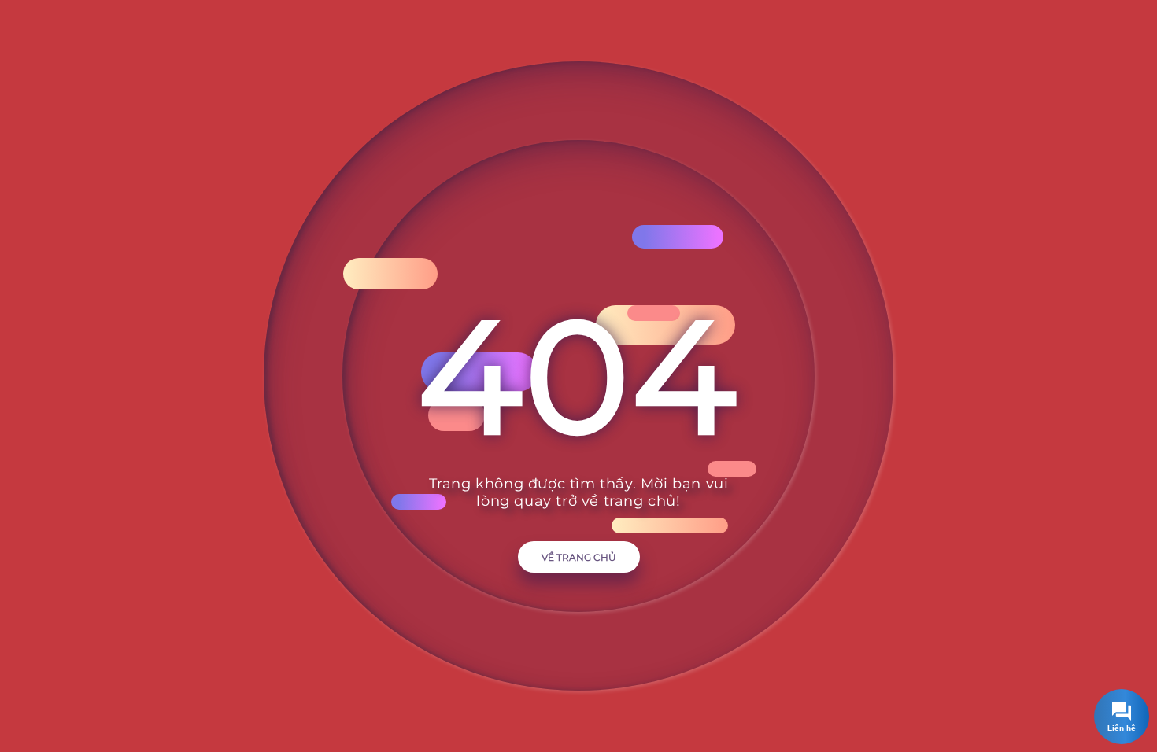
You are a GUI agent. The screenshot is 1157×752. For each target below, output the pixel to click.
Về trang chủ (579, 557)
